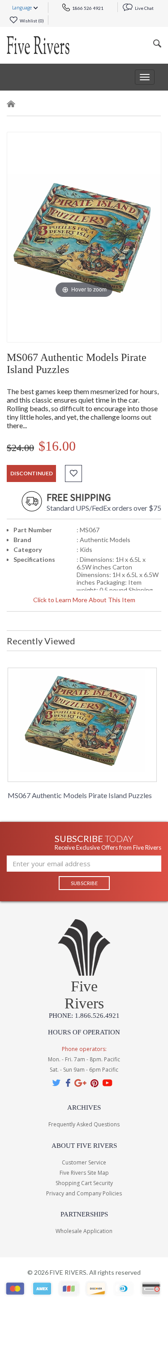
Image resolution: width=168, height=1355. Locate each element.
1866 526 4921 (87, 8)
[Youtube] (107, 1082)
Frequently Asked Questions (84, 1124)
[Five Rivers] (38, 45)
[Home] (11, 105)
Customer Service (84, 1162)
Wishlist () (31, 20)
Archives (84, 1107)
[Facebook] (68, 1082)
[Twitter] (57, 1082)
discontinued (31, 473)
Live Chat (144, 8)
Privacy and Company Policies (84, 1193)
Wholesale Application (84, 1231)
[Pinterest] (94, 1082)
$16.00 (57, 446)
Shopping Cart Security (84, 1183)
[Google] (80, 1082)
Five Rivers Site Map (84, 1173)
